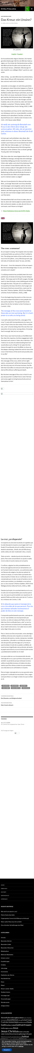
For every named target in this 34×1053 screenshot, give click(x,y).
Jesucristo (24, 685)
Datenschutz (5, 895)
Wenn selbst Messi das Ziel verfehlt (11, 922)
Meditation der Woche (7, 975)
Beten (18, 1018)
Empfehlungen (5, 961)
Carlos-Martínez (27, 1018)
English (14, 54)
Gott (3, 1025)
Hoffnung (4, 1028)
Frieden (29, 1020)
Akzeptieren (7, 1050)
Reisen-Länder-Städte (7, 988)
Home (2, 885)
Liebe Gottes (5, 1034)
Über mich (4, 888)
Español (20, 54)
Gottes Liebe (11, 1025)
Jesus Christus (16, 688)
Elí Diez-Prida (13, 23)
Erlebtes (3, 965)
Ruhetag (20, 1037)
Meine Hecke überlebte (8, 915)
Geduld (20, 1022)
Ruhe (16, 1037)
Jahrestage (4, 968)
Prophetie (12, 1037)
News (2, 982)
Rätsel (3, 985)
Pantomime (7, 1037)
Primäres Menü (31, 9)
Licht (24, 1032)
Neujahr (29, 1034)
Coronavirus (4, 1020)
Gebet (16, 1022)
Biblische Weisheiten (7, 954)
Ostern (3, 1037)
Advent (3, 1018)
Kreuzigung (26, 688)
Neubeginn (23, 1034)
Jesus (15, 1027)
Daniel (9, 1020)
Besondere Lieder (6, 944)
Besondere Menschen (7, 948)
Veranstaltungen (6, 999)
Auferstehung (11, 1018)
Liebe (27, 1032)
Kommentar (4, 971)
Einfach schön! (5, 958)
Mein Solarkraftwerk (7, 704)
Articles (3, 937)
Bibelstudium (5, 951)
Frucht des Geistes (7, 1022)
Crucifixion (15, 685)
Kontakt (3, 892)
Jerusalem (10, 1028)
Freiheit (24, 1020)
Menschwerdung (14, 1034)
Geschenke (24, 1022)
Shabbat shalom (5, 992)
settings (21, 1046)
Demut (15, 1020)
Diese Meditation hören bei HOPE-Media (16, 211)
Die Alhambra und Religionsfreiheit (11, 697)
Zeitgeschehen (5, 1006)
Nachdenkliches (6, 16)
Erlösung (20, 1020)
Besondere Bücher (6, 941)
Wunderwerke (5, 1002)
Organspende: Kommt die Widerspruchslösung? (15, 918)
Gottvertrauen (23, 1024)
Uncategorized (5, 995)
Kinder (20, 1032)
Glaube (29, 1022)
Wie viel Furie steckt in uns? (9, 911)
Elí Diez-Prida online (8, 9)
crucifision (6, 685)
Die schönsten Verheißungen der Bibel (12, 925)
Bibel (21, 1018)
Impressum (4, 899)
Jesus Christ (6, 688)
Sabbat (25, 1036)
